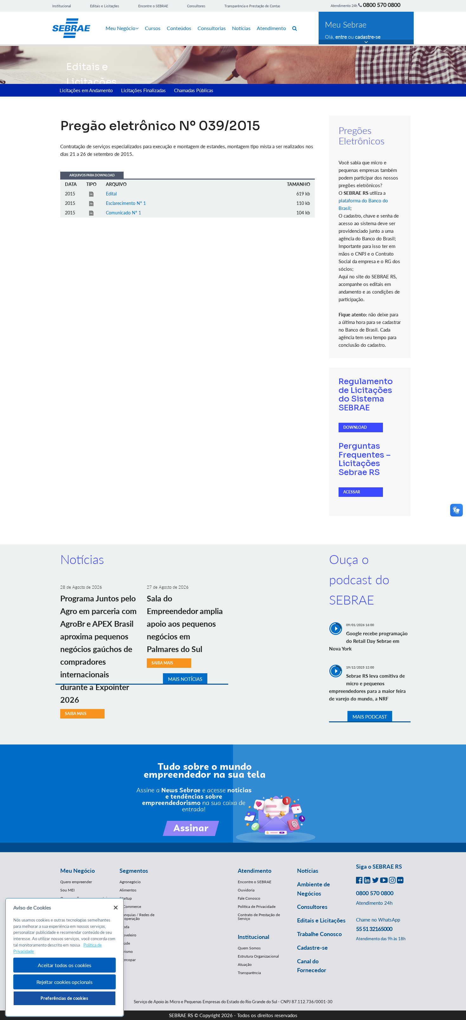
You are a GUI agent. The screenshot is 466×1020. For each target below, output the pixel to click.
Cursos (152, 28)
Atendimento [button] (254, 870)
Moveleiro (128, 935)
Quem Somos (249, 948)
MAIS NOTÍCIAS (185, 679)
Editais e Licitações (104, 6)
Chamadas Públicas (193, 90)
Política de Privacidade (256, 906)
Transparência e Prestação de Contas (252, 6)
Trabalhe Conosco (319, 933)
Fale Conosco (249, 898)
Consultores (196, 6)
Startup (126, 898)
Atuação (245, 964)
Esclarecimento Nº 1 (126, 203)
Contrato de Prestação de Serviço (259, 916)
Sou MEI (67, 890)
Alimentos (128, 890)
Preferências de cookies (64, 998)
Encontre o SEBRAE (153, 6)
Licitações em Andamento (86, 90)
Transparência (249, 972)
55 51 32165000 (374, 928)
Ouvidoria (246, 890)
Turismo (126, 951)
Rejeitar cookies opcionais (64, 982)
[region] (64, 957)
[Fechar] (116, 908)
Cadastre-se (312, 947)
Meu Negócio (120, 28)
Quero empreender (76, 881)
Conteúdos (179, 28)
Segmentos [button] (134, 870)
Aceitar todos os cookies (64, 965)
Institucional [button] (253, 936)
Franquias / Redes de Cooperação (137, 916)
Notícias (241, 28)
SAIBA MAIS (76, 713)
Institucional (61, 6)
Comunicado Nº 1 (123, 212)
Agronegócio (130, 881)
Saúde (125, 943)
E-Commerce (130, 906)
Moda (124, 926)
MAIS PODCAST (370, 716)
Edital (111, 193)
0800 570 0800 (381, 4)
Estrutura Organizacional (258, 956)
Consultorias (211, 28)
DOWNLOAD (355, 427)
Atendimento (271, 28)
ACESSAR (351, 492)
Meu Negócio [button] (77, 870)
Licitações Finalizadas (143, 90)
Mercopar (128, 959)
